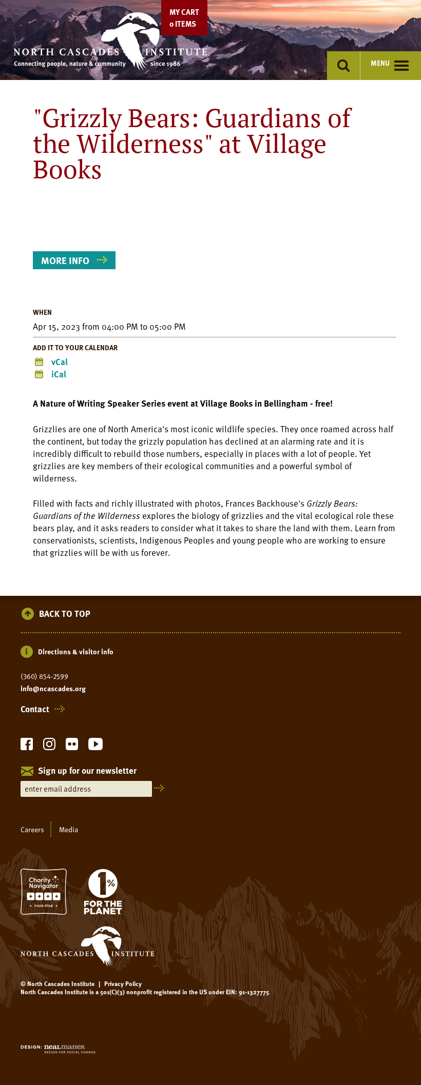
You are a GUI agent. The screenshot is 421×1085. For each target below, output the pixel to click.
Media (68, 829)
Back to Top (64, 614)
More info (65, 260)
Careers (32, 829)
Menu (380, 62)
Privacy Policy (123, 983)
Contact (35, 709)
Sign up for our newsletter (87, 771)
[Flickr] (72, 746)
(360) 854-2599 (44, 676)
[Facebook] (27, 746)
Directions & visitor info (75, 651)
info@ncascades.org (53, 689)
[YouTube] (95, 746)
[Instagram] (49, 746)
